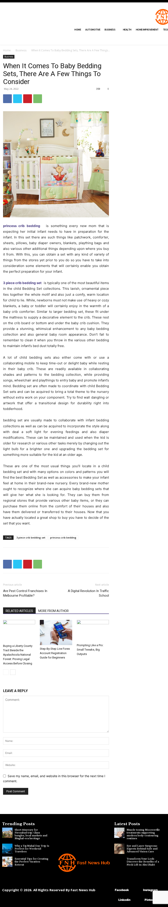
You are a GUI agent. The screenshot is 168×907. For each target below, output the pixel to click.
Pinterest (151, 900)
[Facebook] (7, 98)
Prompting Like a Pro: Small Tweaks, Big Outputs (90, 650)
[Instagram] (136, 890)
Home (7, 50)
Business (21, 50)
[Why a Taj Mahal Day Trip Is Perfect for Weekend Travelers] (7, 849)
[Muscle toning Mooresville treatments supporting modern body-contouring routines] (119, 833)
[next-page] (13, 672)
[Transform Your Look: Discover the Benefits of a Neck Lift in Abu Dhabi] (119, 862)
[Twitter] (17, 98)
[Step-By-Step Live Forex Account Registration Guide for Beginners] (56, 632)
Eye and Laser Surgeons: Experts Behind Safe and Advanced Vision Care (142, 848)
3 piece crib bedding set (23, 283)
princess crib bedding (23, 226)
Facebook (122, 890)
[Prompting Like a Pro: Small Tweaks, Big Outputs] (93, 631)
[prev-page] (6, 672)
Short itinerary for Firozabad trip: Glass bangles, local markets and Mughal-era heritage (31, 834)
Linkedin (124, 900)
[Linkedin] (112, 900)
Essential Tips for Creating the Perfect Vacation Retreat (31, 861)
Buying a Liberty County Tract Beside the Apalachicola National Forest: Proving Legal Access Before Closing (17, 654)
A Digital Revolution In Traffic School (88, 593)
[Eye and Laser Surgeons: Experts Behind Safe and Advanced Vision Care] (119, 849)
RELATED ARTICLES (19, 611)
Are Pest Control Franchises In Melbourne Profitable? (25, 593)
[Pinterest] (27, 98)
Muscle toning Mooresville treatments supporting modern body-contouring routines (143, 834)
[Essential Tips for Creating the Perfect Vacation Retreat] (7, 862)
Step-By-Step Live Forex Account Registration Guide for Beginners (55, 653)
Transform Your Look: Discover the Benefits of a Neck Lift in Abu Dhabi (143, 861)
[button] (22, 39)
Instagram (150, 890)
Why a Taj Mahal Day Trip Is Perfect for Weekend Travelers (32, 848)
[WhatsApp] (37, 98)
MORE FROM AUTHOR (53, 611)
